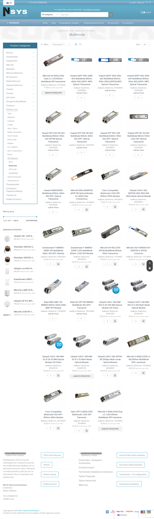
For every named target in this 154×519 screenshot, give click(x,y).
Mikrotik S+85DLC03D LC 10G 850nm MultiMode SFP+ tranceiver (138, 359)
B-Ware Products (13, 199)
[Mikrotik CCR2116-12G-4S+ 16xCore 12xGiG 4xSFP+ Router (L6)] (7, 314)
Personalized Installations (129, 484)
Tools (9, 113)
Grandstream (12, 57)
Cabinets (10, 121)
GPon (11, 162)
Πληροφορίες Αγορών (69, 23)
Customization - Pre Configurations (133, 474)
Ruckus (9, 53)
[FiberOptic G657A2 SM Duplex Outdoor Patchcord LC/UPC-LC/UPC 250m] (7, 260)
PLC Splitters (12, 147)
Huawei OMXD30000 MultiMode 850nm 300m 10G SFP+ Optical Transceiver (53, 194)
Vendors (46, 465)
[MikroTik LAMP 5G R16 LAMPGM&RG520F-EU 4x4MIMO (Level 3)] (7, 293)
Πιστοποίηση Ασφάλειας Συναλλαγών (96, 472)
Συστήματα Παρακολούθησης (14, 189)
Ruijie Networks (13, 81)
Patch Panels (12, 136)
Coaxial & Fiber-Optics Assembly (132, 455)
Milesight (10, 69)
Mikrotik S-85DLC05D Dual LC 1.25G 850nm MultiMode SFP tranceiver (110, 415)
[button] (86, 209)
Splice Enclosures (14, 177)
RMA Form (83, 485)
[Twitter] (147, 2)
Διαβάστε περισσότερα (53, 93)
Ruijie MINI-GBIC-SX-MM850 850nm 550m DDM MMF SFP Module (53, 305)
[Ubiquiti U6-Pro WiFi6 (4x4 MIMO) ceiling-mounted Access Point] (7, 304)
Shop (53, 23)
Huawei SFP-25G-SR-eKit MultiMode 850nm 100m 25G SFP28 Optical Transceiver (53, 137)
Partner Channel (49, 474)
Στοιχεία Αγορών (86, 467)
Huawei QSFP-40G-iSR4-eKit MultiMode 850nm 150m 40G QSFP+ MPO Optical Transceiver (138, 80)
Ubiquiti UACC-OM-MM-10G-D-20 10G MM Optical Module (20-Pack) (110, 305)
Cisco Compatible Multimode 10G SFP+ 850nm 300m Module (53, 415)
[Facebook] (150, 2)
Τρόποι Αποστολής (87, 480)
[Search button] (110, 14)
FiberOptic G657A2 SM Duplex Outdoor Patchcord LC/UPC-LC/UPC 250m (24, 257)
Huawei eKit (11, 61)
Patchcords (11, 140)
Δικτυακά (10, 97)
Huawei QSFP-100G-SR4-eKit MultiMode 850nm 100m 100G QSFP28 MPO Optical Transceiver (110, 80)
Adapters (11, 117)
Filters (46, 44)
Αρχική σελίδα (63, 31)
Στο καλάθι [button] (89, 182)
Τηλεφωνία (11, 195)
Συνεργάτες (127, 23)
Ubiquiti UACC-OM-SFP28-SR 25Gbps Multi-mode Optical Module (110, 359)
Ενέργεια (10, 105)
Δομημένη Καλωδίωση (16, 101)
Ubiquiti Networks (14, 85)
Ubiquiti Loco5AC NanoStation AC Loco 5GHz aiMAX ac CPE (24, 268)
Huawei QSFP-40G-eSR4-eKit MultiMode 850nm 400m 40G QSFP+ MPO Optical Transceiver (81, 80)
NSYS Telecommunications (28, 511)
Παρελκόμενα (13, 180)
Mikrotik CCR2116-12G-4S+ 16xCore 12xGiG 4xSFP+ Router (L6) (24, 312)
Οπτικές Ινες (79, 31)
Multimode (13, 166)
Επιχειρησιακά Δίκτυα (94, 23)
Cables (10, 125)
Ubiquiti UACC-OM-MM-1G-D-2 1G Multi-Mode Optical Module (82, 359)
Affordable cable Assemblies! (89, 10)
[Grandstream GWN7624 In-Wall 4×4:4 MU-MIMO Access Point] (7, 282)
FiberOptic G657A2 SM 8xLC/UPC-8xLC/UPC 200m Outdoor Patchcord (24, 247)
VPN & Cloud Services (52, 455)
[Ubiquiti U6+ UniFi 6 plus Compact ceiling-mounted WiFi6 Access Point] (7, 239)
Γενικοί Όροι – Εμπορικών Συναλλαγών (90, 461)
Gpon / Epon (12, 128)
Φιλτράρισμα (31, 221)
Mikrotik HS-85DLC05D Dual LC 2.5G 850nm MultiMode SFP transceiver (53, 79)
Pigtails (10, 143)
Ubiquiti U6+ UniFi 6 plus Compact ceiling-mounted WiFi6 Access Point (24, 236)
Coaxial (9, 93)
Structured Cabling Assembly (130, 465)
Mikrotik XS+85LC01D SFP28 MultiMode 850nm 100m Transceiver (110, 251)
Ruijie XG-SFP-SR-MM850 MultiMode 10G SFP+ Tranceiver (81, 305)
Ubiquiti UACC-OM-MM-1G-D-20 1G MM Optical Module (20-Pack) (53, 359)
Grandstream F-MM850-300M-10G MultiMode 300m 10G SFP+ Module (53, 251)
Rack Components (14, 151)
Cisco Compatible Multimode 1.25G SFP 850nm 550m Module (110, 193)
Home (45, 23)
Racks (9, 154)
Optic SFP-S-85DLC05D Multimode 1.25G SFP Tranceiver (82, 415)
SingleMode (13, 173)
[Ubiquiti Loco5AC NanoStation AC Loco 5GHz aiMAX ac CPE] (7, 271)
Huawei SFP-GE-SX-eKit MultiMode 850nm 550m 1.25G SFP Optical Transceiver (138, 137)
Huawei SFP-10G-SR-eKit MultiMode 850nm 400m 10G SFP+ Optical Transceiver (81, 137)
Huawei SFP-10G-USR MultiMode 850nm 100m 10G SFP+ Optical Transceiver (110, 137)
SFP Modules (90, 31)
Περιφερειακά (12, 184)
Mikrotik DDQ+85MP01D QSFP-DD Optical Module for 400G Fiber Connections (82, 194)
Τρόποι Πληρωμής (87, 476)
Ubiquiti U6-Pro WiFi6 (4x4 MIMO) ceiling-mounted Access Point (24, 301)
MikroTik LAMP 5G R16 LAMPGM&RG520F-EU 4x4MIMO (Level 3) (24, 290)
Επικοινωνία (113, 23)
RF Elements (11, 77)
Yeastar (9, 89)
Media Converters (14, 132)
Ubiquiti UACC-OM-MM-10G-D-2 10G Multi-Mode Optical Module (138, 305)
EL (10, 3)
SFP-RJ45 (13, 169)
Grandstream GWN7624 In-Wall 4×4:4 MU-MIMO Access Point (24, 279)
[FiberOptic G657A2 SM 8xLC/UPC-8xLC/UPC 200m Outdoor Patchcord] (7, 250)
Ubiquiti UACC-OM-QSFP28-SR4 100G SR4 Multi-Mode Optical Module (138, 193)
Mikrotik (10, 65)
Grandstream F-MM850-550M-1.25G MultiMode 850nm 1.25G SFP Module (81, 251)
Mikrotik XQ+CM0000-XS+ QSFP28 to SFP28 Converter (138, 251)
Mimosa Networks (14, 73)
